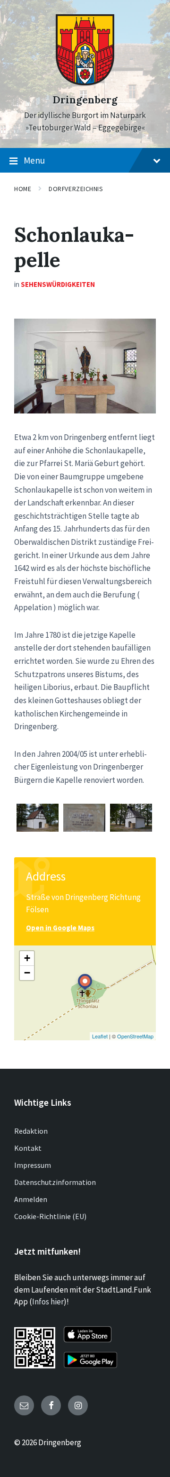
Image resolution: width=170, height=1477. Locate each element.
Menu (34, 160)
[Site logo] (85, 82)
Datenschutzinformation (55, 1182)
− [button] (27, 973)
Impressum (32, 1165)
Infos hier (48, 1301)
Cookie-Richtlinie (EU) (50, 1216)
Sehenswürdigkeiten (58, 284)
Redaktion (31, 1131)
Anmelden (30, 1199)
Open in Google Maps (60, 927)
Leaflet (100, 1036)
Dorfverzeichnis (76, 188)
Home (22, 188)
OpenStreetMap (135, 1036)
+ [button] (27, 958)
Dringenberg (85, 99)
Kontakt (28, 1148)
